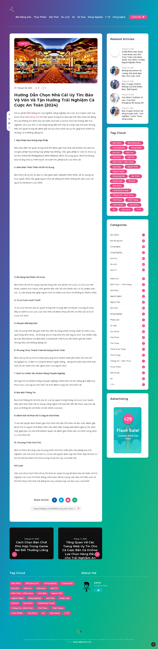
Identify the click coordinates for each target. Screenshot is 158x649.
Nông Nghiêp (95, 17)
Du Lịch (65, 17)
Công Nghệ (119, 17)
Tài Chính (134, 205)
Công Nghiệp (119, 148)
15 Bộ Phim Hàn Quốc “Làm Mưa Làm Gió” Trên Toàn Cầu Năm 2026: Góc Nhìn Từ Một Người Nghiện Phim (133, 57)
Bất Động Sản (23, 17)
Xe (73, 17)
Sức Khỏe (117, 186)
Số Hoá (81, 17)
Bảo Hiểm (117, 143)
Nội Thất (54, 17)
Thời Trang (133, 200)
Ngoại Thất (132, 167)
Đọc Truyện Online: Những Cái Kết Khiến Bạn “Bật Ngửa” (132, 86)
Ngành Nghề (118, 171)
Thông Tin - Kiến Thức (123, 195)
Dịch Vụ (129, 152)
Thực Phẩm (40, 17)
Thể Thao (117, 200)
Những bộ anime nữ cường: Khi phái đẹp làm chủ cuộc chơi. (132, 73)
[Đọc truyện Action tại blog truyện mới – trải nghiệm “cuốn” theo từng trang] (114, 111)
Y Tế (107, 17)
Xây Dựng (125, 209)
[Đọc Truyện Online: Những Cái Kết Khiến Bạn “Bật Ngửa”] (114, 84)
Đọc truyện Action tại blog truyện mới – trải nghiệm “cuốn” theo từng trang (132, 115)
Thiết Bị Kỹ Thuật (121, 190)
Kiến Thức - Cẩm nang (123, 162)
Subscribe (137, 17)
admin (97, 583)
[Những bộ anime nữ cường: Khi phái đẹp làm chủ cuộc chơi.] (114, 70)
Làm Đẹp (117, 167)
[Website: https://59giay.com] (98, 590)
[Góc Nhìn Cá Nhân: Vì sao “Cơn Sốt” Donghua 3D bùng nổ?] (114, 97)
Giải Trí (24, 43)
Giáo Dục (117, 157)
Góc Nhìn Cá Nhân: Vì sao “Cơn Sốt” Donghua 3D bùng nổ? (133, 100)
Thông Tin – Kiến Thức (120, 361)
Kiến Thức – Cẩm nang (120, 284)
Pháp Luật (117, 181)
